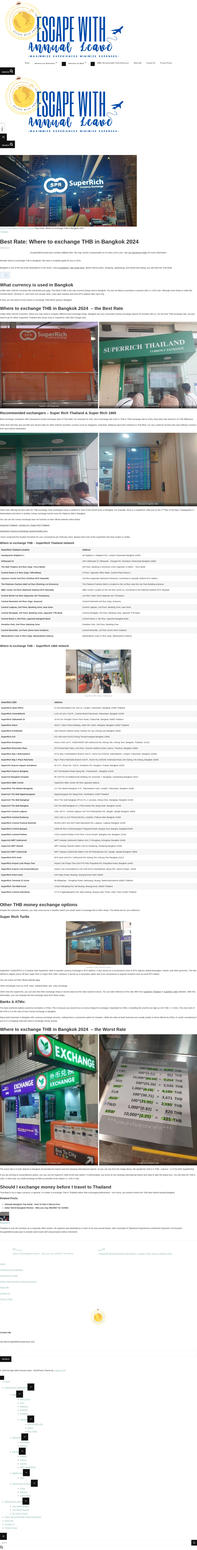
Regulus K (6, 248)
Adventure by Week (9, 1276)
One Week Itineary (20, 1506)
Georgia (23, 1446)
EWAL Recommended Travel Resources (113, 63)
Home (27, 63)
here (38, 980)
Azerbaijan (25, 1442)
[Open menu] (3, 137)
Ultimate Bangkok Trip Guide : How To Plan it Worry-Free (32, 1204)
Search (5, 1359)
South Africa (25, 1495)
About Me (137, 63)
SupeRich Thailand (152, 992)
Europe (15, 1452)
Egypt (22, 1488)
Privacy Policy (166, 63)
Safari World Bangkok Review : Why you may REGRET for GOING (36, 1208)
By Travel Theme (20, 1513)
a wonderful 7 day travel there (71, 268)
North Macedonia (27, 1467)
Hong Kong (25, 1399)
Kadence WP (60, 1370)
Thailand (4, 232)
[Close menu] (2, 1378)
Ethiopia (23, 1492)
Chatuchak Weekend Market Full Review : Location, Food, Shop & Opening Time (135, 1252)
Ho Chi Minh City (35, 1424)
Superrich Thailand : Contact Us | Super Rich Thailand (24, 525)
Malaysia (24, 1406)
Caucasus (16, 1437)
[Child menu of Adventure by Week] (93, 64)
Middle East (17, 1473)
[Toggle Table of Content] (5, 275)
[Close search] (3, 1536)
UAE (22, 1478)
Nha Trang (32, 1431)
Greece (23, 1460)
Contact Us (150, 63)
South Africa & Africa (21, 1484)
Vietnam (23, 1419)
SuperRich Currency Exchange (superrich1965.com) (24, 531)
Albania (23, 1456)
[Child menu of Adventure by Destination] (64, 64)
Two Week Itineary (20, 1510)
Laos (48, 290)
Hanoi (30, 1428)
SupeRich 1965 (171, 992)
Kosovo (23, 1463)
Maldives (24, 1410)
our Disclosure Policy (137, 253)
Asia (14, 1395)
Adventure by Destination (11, 1270)
